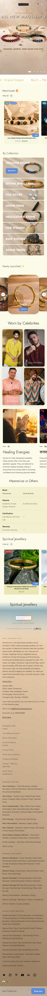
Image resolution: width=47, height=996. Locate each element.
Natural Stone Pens (9, 950)
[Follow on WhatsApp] (34, 975)
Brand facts (6, 717)
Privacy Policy (8, 750)
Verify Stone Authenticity (7, 772)
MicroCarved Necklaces (11, 792)
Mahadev (5, 838)
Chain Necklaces (23, 786)
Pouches (19, 961)
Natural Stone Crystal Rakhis (13, 954)
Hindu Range (8, 831)
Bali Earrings (31, 819)
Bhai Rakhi (30, 954)
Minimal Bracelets (18, 881)
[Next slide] (44, 294)
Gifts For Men (7, 846)
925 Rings (21, 842)
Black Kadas (25, 806)
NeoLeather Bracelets (10, 812)
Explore (23, 309)
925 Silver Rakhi (14, 957)
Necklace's (22, 900)
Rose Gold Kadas (18, 809)
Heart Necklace (17, 938)
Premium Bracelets (33, 881)
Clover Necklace (26, 858)
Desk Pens (22, 950)
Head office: (7, 681)
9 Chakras (20, 931)
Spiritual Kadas (26, 812)
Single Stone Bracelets (11, 924)
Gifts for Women (8, 904)
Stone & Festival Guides (9, 743)
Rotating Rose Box (9, 966)
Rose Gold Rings (14, 874)
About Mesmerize (9, 738)
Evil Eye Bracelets (25, 878)
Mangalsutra (38, 900)
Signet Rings (30, 796)
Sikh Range (40, 828)
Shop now (38, 991)
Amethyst (6, 931)
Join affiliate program (11, 733)
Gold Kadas (6, 809)
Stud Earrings (20, 819)
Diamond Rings (32, 871)
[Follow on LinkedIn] (28, 975)
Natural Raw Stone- (9, 943)
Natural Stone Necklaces (12, 935)
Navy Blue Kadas (32, 809)
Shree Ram (23, 838)
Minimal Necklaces (19, 789)
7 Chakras (38, 928)
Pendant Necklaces (18, 861)
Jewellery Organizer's (32, 961)
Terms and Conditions (11, 754)
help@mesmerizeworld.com (21, 709)
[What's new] (37, 4)
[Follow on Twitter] (4, 975)
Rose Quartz (23, 928)
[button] (3, 4)
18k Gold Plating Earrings (26, 885)
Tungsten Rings (14, 799)
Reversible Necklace (26, 864)
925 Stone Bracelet (33, 842)
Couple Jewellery (23, 904)
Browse (12, 171)
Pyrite (31, 928)
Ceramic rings (18, 796)
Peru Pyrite (22, 943)
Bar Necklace (28, 935)
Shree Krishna (34, 838)
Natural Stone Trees (10, 928)
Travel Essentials (8, 961)
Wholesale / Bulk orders (9, 727)
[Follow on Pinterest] (16, 975)
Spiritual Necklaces (35, 789)
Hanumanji (34, 835)
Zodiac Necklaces (10, 864)
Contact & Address (10, 759)
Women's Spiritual (9, 900)
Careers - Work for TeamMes (9, 765)
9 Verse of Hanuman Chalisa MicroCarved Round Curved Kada (21, 588)
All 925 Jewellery (8, 842)
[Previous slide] (3, 294)
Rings (36, 823)
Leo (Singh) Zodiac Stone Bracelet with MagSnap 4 (21, 138)
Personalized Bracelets (35, 921)
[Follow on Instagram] (10, 975)
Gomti (13, 931)
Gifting (20, 966)
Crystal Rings (20, 871)
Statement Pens (33, 950)
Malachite (21, 945)
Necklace (22, 823)
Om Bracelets (37, 915)
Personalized (19, 831)
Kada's (29, 823)
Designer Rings (27, 799)
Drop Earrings (27, 888)
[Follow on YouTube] (22, 975)
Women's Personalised (11, 895)
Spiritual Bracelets (18, 921)
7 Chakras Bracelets (10, 918)
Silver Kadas (35, 806)
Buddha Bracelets (9, 915)
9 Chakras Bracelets (26, 918)
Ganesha (14, 838)
